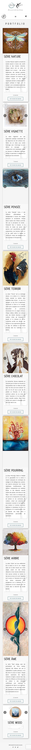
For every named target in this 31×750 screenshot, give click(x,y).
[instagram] (15, 747)
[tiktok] (17, 747)
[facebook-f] (13, 747)
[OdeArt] (15, 6)
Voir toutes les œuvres (15, 99)
